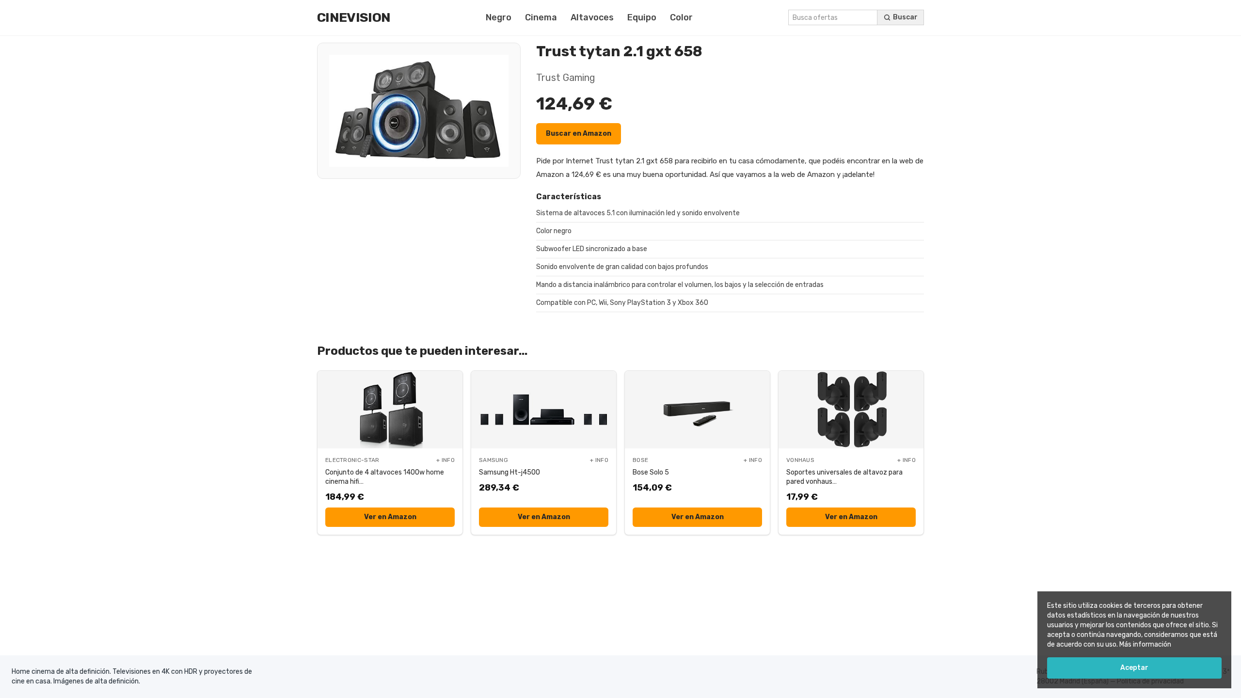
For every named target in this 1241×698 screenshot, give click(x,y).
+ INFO (445, 460)
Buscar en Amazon (578, 133)
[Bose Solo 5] (697, 409)
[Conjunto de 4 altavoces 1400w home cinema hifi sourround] (390, 409)
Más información (1145, 644)
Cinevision (353, 17)
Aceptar (1134, 668)
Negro (498, 17)
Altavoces (592, 17)
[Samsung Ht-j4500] (543, 409)
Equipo (641, 17)
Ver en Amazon (390, 517)
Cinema (541, 17)
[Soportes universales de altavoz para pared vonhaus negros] (851, 409)
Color (681, 17)
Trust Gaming (565, 77)
